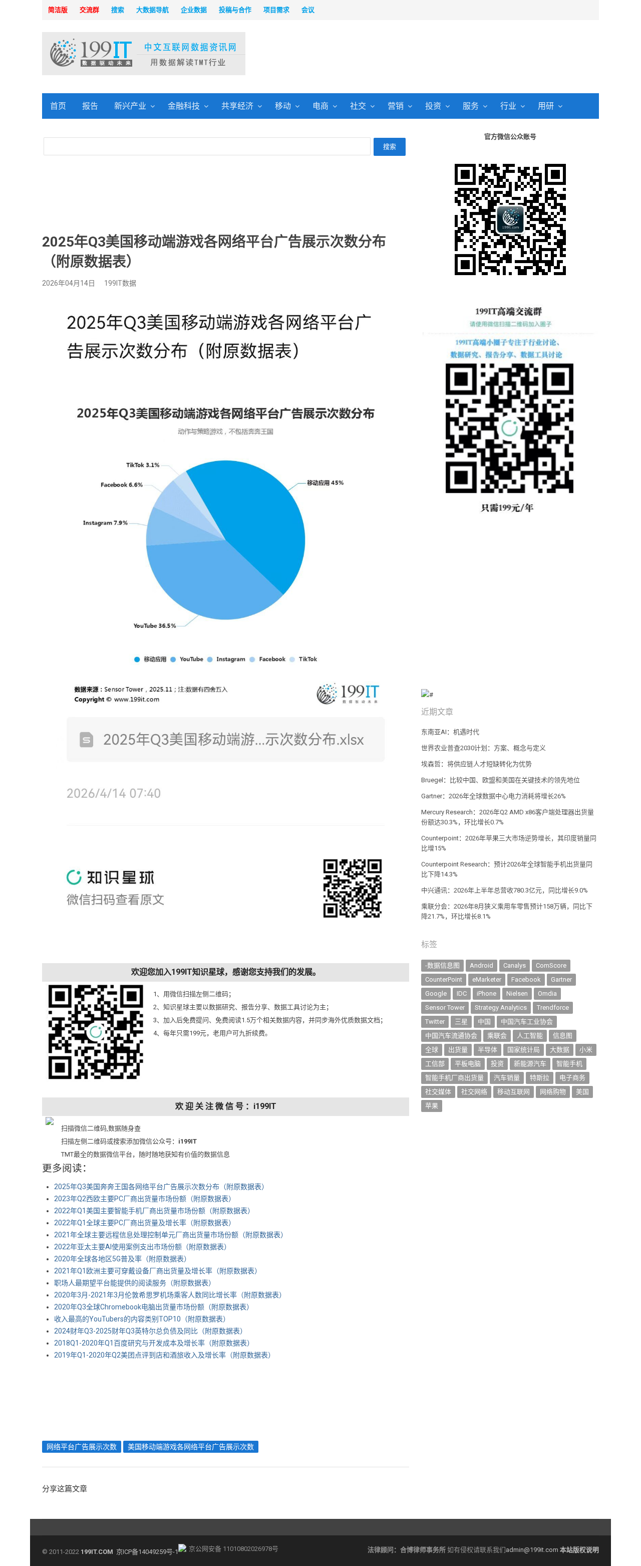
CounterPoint (443, 979)
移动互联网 (513, 1091)
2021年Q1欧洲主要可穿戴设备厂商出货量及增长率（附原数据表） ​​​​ (158, 1271)
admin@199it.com (533, 1549)
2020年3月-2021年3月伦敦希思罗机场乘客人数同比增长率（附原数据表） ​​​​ (170, 1295)
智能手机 (569, 1063)
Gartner (561, 979)
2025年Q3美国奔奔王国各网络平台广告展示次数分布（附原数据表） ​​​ (162, 1187)
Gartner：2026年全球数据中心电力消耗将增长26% (493, 796)
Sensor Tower (445, 1007)
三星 (461, 1021)
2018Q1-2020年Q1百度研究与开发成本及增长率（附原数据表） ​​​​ (154, 1343)
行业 (508, 106)
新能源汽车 (530, 1063)
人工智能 (530, 1035)
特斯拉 (539, 1077)
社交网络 (474, 1091)
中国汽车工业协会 (527, 1021)
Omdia (547, 993)
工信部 (435, 1063)
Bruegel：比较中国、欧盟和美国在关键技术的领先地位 (500, 780)
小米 (585, 1049)
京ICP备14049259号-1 (147, 1551)
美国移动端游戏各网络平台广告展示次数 (191, 1447)
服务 (471, 106)
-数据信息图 (442, 965)
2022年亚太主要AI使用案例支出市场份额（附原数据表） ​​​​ (143, 1247)
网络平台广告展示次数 (82, 1447)
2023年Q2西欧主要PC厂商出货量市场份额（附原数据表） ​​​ (145, 1199)
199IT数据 (120, 283)
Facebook (526, 979)
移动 (283, 106)
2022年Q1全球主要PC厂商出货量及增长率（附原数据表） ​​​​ (145, 1223)
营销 (396, 106)
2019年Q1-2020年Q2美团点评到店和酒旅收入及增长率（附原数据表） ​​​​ (165, 1355)
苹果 (431, 1105)
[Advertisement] (448, 54)
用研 (546, 106)
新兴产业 (130, 106)
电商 (320, 106)
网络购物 (553, 1091)
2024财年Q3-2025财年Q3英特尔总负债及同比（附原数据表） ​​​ (151, 1331)
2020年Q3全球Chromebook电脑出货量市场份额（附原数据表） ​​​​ (154, 1307)
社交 (358, 106)
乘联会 (497, 1035)
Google (436, 993)
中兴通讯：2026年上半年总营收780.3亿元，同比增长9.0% (504, 890)
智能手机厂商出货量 (454, 1077)
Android (481, 965)
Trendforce (553, 1007)
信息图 (562, 1035)
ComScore (551, 965)
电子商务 (572, 1077)
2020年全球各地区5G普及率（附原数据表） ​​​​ (123, 1259)
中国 (484, 1021)
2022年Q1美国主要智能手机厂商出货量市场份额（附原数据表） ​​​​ (155, 1211)
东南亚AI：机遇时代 (450, 732)
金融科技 (184, 106)
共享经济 (237, 106)
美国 (582, 1091)
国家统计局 (523, 1049)
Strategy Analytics (501, 1007)
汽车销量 (507, 1077)
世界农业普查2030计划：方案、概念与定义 (483, 748)
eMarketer (486, 979)
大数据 (559, 1049)
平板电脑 (468, 1063)
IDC (462, 993)
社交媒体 (438, 1091)
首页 (58, 106)
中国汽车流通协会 (451, 1035)
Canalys (514, 965)
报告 (90, 106)
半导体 (487, 1049)
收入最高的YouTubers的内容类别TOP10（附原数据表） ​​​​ (142, 1319)
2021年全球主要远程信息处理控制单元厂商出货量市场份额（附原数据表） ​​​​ (171, 1235)
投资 (433, 106)
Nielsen (517, 993)
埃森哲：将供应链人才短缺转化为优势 (476, 764)
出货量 (458, 1049)
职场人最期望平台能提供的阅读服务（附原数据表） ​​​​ (135, 1283)
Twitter (435, 1021)
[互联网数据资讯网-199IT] (107, 53)
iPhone (486, 993)
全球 (431, 1049)
